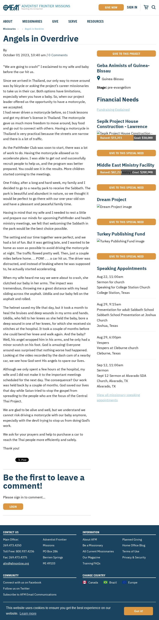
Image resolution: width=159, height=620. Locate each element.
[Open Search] (154, 7)
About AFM (90, 539)
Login (13, 506)
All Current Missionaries (98, 551)
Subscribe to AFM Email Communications (30, 594)
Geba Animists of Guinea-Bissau (123, 67)
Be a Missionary (93, 545)
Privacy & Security (134, 557)
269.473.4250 (12, 545)
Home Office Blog (133, 545)
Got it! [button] (138, 611)
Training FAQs (91, 563)
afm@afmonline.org (16, 563)
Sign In (132, 7)
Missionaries (9, 28)
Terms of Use (130, 551)
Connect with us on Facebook (22, 582)
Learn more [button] (28, 613)
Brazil (113, 582)
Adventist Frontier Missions (36, 8)
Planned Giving (132, 539)
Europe (132, 582)
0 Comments (58, 55)
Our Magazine (91, 557)
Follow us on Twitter (16, 588)
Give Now (111, 7)
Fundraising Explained (113, 109)
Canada (93, 582)
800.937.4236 (25, 551)
